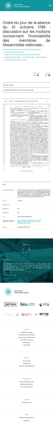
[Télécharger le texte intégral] (37, 75)
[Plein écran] (47, 101)
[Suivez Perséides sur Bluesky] (29, 249)
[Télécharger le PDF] (35, 75)
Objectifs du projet (27, 332)
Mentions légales (26, 417)
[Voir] (43, 45)
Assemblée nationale (12, 57)
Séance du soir (41, 57)
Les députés (26, 363)
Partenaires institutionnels (26, 337)
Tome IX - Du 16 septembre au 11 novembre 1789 (22, 54)
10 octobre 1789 (28, 57)
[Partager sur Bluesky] (49, 75)
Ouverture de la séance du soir (15, 60)
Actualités (26, 345)
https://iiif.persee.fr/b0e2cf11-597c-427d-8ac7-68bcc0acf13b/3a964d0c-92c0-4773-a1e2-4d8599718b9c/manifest (29, 222)
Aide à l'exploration (26, 384)
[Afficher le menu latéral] (5, 101)
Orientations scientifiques (26, 335)
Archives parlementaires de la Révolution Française (22, 49)
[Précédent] (23, 167)
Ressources (26, 342)
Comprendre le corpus (26, 381)
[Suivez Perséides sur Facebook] (23, 249)
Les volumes (26, 361)
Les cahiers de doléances (26, 366)
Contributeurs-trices (26, 340)
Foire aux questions (26, 386)
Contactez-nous (26, 402)
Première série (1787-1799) (14, 52)
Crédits (26, 420)
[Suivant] (29, 167)
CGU (26, 414)
